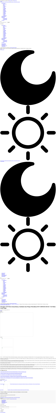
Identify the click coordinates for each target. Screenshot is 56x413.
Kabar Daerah (2, 304)
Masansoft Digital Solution (13, 47)
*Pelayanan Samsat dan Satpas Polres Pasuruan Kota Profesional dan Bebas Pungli (11, 373)
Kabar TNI (5, 304)
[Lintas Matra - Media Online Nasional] (10, 160)
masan (1, 310)
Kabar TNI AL (8, 304)
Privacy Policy (10, 0)
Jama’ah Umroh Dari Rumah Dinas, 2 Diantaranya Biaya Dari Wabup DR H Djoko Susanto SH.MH (13, 376)
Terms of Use (15, 0)
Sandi (1, 408)
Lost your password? (2, 412)
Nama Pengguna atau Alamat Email (4, 406)
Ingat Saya (2, 409)
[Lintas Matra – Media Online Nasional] (10, 397)
